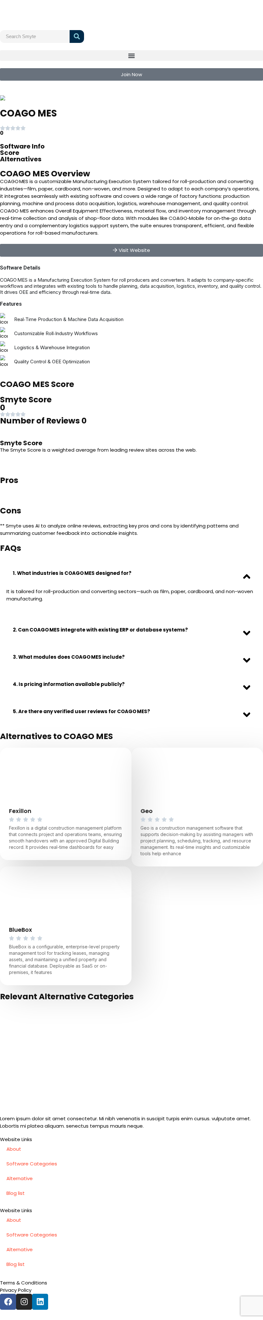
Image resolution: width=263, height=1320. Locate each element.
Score (9, 152)
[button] (131, 55)
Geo (146, 811)
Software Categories (31, 1163)
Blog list (15, 1193)
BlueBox (20, 930)
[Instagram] (24, 1302)
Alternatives (20, 159)
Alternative (19, 1178)
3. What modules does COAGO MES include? (69, 657)
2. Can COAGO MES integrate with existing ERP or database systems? (100, 629)
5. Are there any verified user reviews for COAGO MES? (81, 711)
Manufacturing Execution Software (65, 98)
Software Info (22, 146)
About (13, 1149)
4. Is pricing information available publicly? (69, 684)
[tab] (131, 573)
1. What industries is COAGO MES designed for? (72, 573)
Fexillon (20, 811)
